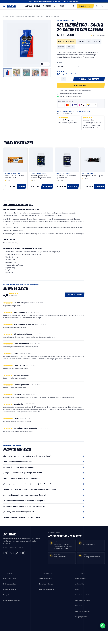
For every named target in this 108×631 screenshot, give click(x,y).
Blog (56, 6)
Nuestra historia (80, 578)
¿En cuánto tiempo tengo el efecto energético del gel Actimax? (27, 456)
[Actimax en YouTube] (22, 553)
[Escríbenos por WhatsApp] (102, 625)
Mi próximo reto (84, 6)
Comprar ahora (81, 85)
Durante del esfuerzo (66, 41)
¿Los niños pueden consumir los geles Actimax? (21, 478)
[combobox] (68, 66)
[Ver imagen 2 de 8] (17, 72)
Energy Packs (8, 595)
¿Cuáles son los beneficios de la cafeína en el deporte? (24, 500)
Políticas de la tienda (82, 611)
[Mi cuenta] (96, 6)
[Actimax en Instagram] (5, 553)
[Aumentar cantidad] (68, 79)
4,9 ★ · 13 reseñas (63, 113)
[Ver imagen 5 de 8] (44, 72)
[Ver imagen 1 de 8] (7, 72)
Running (61, 47)
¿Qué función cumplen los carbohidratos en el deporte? (24, 495)
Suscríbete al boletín (82, 595)
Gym (89, 41)
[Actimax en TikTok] (17, 553)
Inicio (5, 16)
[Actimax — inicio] (10, 6)
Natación (97, 41)
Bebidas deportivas (10, 584)
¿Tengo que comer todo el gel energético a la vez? (22, 473)
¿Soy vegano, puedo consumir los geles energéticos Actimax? (27, 484)
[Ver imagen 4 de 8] (35, 72)
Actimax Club (79, 584)
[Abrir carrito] (102, 6)
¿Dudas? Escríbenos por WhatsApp (71, 96)
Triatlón (71, 47)
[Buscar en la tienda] (73, 6)
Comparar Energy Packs (11, 600)
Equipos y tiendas (81, 617)
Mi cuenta (78, 606)
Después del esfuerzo (46, 589)
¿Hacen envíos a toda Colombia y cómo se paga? (21, 517)
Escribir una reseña (74, 295)
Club (62, 6)
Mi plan (37, 6)
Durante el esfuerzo (46, 584)
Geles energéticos (16, 16)
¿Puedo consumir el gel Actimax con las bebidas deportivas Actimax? (29, 489)
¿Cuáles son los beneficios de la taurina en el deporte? (24, 506)
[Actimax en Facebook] (11, 553)
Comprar (28, 6)
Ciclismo (81, 41)
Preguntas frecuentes (82, 600)
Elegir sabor (47, 186)
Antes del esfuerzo (45, 578)
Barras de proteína (9, 589)
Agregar (22, 186)
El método (47, 6)
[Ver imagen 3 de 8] (26, 72)
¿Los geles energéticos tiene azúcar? (17, 461)
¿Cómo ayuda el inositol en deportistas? (18, 512)
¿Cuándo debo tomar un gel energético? (18, 467)
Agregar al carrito (90, 79)
